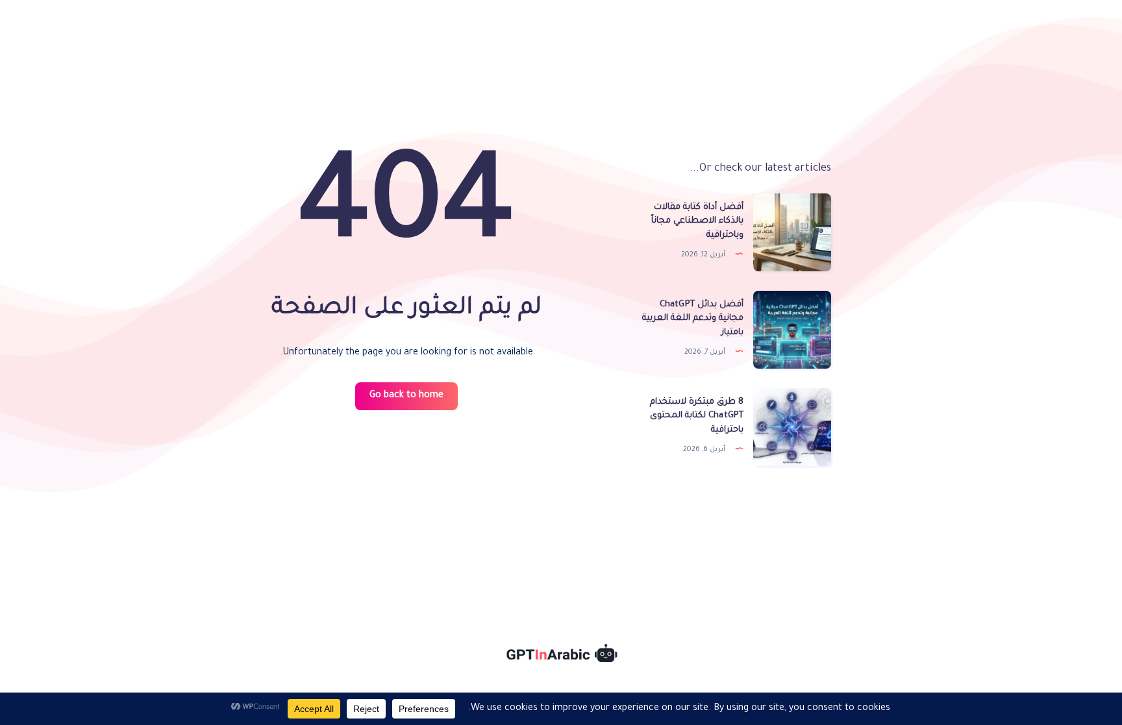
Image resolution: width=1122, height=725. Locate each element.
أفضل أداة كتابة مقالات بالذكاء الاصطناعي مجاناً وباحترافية (697, 222)
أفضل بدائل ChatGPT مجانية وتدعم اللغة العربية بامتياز (692, 319)
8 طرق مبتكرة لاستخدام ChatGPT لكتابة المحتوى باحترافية (696, 416)
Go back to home (406, 396)
